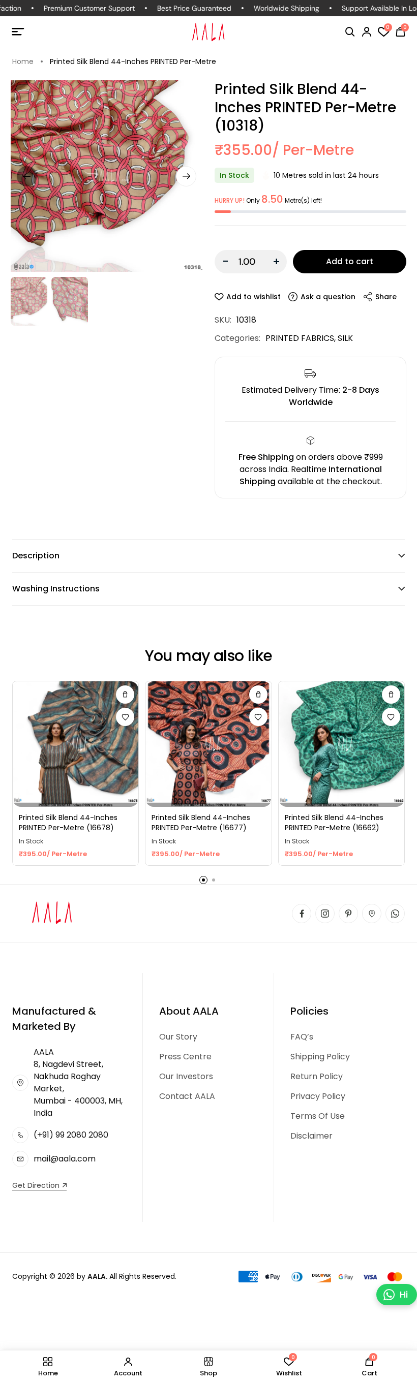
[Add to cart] (125, 694)
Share (386, 297)
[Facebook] (301, 913)
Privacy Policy (317, 1096)
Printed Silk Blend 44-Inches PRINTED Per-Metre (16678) (68, 823)
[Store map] (371, 913)
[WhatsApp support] (395, 913)
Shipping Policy (320, 1056)
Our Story (178, 1037)
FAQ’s (301, 1037)
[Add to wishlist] (125, 717)
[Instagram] (325, 913)
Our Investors (186, 1076)
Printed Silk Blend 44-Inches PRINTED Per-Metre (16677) (201, 823)
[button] (350, 32)
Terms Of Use (317, 1116)
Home (23, 61)
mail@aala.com (65, 1159)
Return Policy (316, 1076)
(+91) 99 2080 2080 (71, 1135)
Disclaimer (311, 1136)
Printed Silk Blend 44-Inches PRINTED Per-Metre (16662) (334, 823)
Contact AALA (187, 1096)
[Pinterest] (348, 913)
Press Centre (185, 1056)
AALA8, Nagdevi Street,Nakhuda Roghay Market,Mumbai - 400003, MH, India (78, 1082)
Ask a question (328, 297)
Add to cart (349, 261)
